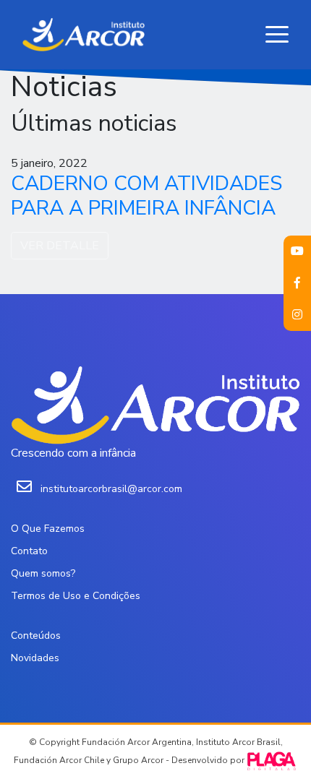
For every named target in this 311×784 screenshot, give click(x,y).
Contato (29, 551)
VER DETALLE (59, 246)
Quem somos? (43, 573)
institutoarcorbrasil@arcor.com (111, 489)
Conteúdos (36, 635)
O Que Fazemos (48, 528)
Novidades (35, 658)
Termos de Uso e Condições (75, 596)
